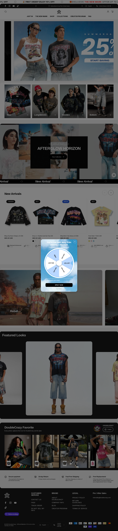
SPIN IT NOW (59, 285)
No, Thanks (59, 288)
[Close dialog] (75, 241)
